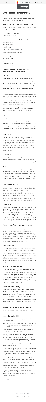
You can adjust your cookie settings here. (13, 115)
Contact (28, 393)
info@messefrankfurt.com (16, 49)
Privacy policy (22, 393)
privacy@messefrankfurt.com (16, 65)
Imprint (17, 393)
